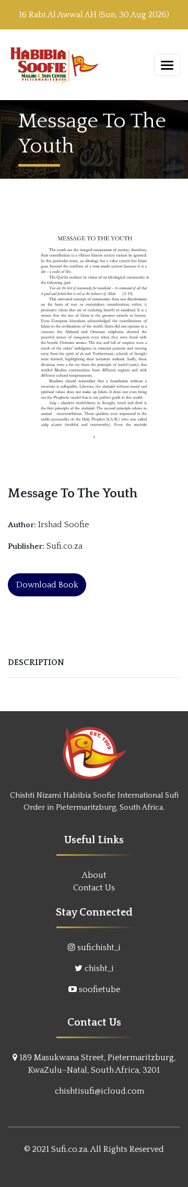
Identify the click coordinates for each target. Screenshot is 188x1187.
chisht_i (99, 968)
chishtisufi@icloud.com (99, 1091)
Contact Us (94, 887)
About (94, 875)
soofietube (99, 989)
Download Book (47, 585)
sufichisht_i (99, 947)
